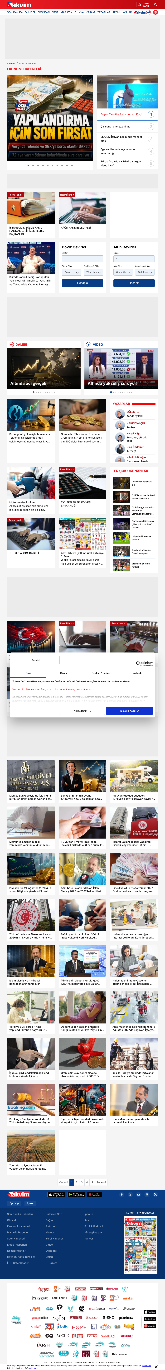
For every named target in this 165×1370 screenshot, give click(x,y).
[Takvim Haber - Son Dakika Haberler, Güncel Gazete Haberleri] (19, 5)
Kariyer (88, 1238)
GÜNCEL (30, 12)
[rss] (155, 1194)
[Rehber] (120, 425)
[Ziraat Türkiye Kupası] (155, 12)
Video (49, 1244)
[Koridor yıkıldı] (120, 414)
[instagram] (147, 1194)
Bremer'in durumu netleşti (141, 565)
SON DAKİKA (15, 12)
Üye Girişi (14, 1203)
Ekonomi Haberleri (18, 1226)
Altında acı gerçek (28, 383)
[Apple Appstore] (56, 1194)
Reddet (36, 660)
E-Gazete (51, 1263)
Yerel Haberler (54, 1238)
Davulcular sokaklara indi (142, 483)
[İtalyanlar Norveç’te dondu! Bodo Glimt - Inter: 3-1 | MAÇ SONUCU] (121, 538)
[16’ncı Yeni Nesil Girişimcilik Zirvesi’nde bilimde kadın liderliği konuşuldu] (31, 258)
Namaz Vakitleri (16, 1250)
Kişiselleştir (80, 710)
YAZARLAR (103, 12)
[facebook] (121, 1194)
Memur (50, 1232)
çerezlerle (146, 1365)
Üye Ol (30, 1203)
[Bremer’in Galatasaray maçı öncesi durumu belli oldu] (121, 565)
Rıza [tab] (28, 673)
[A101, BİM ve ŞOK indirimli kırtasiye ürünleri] (82, 534)
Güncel (11, 1220)
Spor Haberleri (16, 1238)
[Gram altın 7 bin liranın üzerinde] (82, 415)
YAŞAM (90, 12)
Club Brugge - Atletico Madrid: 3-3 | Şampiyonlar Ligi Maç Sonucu (143, 510)
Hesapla (82, 283)
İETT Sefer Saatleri (18, 1263)
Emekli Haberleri (17, 1244)
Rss (86, 1220)
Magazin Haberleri (18, 1232)
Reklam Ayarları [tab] (101, 673)
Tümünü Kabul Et (129, 710)
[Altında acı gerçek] (44, 368)
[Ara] (155, 5)
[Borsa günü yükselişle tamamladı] (31, 415)
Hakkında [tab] (137, 673)
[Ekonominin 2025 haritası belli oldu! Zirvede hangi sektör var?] (48, 165)
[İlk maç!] (120, 449)
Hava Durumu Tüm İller (21, 1256)
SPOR (55, 12)
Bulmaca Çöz (54, 1214)
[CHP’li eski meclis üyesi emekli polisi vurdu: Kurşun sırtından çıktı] (121, 497)
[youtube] (138, 1194)
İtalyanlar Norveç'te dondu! (141, 538)
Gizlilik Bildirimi (93, 1226)
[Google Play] (76, 1194)
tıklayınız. (34, 1368)
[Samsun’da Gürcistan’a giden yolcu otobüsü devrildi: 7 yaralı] (121, 524)
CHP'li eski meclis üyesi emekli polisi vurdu (143, 497)
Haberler (11, 63)
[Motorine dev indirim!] (31, 483)
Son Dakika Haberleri (20, 1214)
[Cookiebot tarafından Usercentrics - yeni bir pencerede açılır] (138, 663)
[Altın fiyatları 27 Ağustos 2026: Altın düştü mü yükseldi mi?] (57, 165)
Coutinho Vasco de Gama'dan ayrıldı (141, 551)
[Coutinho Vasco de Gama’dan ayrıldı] (121, 551)
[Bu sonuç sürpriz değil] (120, 437)
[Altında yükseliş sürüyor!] (121, 368)
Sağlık (49, 1220)
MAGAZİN (66, 12)
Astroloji (51, 1226)
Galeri (49, 1256)
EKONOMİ (44, 12)
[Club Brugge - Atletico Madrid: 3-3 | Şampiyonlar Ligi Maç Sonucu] (121, 510)
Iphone (88, 1214)
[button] (10, 371)
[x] (130, 1194)
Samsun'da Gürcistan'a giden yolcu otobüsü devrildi (143, 524)
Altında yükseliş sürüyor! (112, 383)
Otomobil (51, 1250)
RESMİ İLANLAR (122, 12)
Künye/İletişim (93, 1232)
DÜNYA (79, 12)
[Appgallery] (94, 1194)
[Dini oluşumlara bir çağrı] (120, 461)
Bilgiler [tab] (64, 673)
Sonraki (101, 1182)
